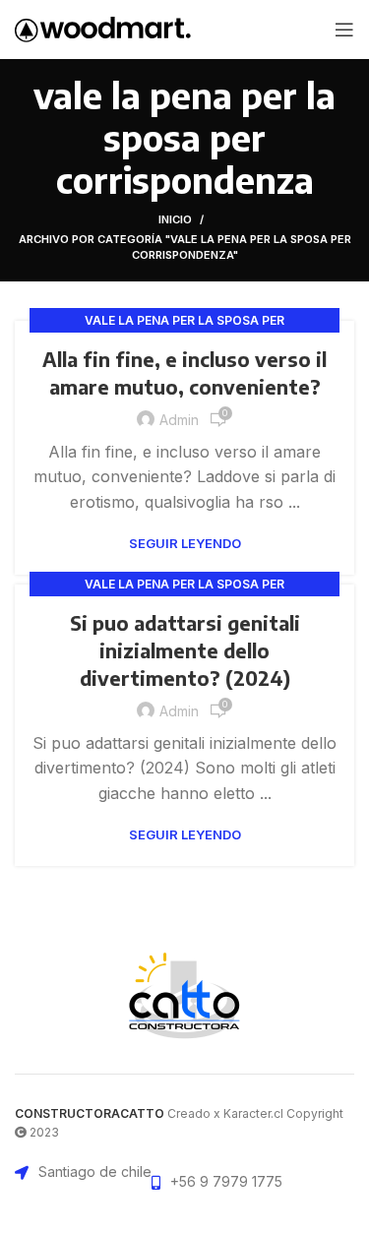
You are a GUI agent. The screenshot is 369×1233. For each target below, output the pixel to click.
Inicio (175, 219)
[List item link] (217, 1182)
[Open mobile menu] (344, 29)
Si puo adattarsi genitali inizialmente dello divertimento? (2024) (185, 650)
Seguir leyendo (185, 543)
